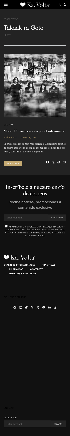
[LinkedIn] (49, 307)
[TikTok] (26, 307)
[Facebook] (14, 307)
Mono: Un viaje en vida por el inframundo (34, 130)
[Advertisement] (35, 354)
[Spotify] (43, 307)
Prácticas (48, 265)
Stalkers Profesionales (19, 265)
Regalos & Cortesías (22, 273)
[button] (65, 4)
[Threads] (55, 307)
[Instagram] (20, 307)
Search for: (10, 417)
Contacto (36, 269)
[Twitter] (37, 307)
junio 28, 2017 (28, 137)
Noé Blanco (10, 137)
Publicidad (16, 269)
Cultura (8, 124)
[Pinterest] (32, 307)
